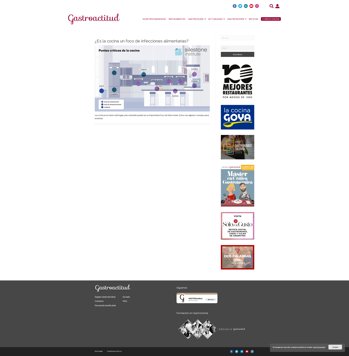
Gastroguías (196, 19)
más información (319, 347)
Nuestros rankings (154, 19)
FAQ (125, 301)
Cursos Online (270, 19)
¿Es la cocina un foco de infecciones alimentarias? (141, 41)
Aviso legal (99, 351)
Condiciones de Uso (114, 351)
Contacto (99, 301)
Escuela (126, 296)
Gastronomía (235, 19)
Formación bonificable (105, 305)
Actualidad (215, 19)
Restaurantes (177, 19)
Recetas (253, 19)
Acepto (335, 347)
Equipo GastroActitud (105, 296)
